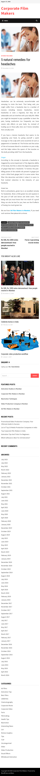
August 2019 (5, 535)
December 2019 (6, 528)
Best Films (4, 695)
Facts (3, 712)
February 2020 (6, 521)
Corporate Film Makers (14, 11)
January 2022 (5, 477)
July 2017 (4, 620)
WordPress (4, 773)
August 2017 (5, 617)
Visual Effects (5, 753)
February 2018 (6, 596)
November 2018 (6, 566)
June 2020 (4, 511)
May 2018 (4, 586)
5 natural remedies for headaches (18, 222)
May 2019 (4, 545)
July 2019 (4, 538)
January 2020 (5, 524)
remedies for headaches (9, 230)
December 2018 (6, 562)
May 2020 (4, 514)
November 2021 (6, 483)
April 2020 (4, 518)
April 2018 (4, 590)
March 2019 (5, 552)
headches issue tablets (26, 225)
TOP (2, 740)
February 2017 (6, 637)
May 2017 (4, 627)
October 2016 (6, 651)
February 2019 (6, 555)
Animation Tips (6, 692)
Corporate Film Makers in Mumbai (13, 394)
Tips (2, 736)
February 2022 (6, 473)
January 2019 (5, 559)
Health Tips (5, 719)
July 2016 (4, 661)
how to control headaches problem (13, 227)
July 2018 (4, 579)
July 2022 (4, 463)
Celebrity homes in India (10, 322)
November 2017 (6, 607)
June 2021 (4, 501)
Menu (6, 21)
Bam (12, 773)
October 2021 (6, 487)
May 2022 (4, 466)
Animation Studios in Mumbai (11, 389)
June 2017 (4, 624)
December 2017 (6, 603)
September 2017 (6, 613)
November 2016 (6, 648)
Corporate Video (6, 709)
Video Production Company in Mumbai (14, 404)
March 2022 (5, 470)
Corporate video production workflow (14, 354)
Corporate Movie (7, 705)
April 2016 (4, 672)
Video (3, 747)
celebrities (4, 699)
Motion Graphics (6, 733)
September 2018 (6, 572)
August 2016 (5, 658)
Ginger (3, 157)
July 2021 (4, 497)
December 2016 (6, 644)
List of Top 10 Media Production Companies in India (19, 427)
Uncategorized (6, 743)
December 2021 (6, 480)
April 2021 (4, 507)
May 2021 (4, 504)
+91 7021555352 (13, 367)
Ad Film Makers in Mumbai (20, 210)
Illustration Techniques (9, 399)
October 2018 (6, 569)
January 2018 (5, 600)
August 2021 (5, 494)
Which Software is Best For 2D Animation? (15, 438)
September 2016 (6, 655)
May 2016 (4, 668)
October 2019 (6, 531)
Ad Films (4, 688)
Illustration (5, 723)
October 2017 (6, 610)
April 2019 (4, 548)
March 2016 (5, 675)
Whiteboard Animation (9, 757)
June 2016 (4, 665)
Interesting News (7, 56)
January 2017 (5, 641)
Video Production (7, 750)
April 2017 (4, 631)
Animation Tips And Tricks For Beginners (15, 434)
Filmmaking (5, 716)
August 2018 (5, 576)
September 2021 (6, 490)
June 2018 (4, 583)
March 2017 (5, 634)
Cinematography (7, 702)
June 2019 (4, 542)
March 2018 (5, 593)
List (2, 729)
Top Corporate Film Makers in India (13, 431)
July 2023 (4, 459)
